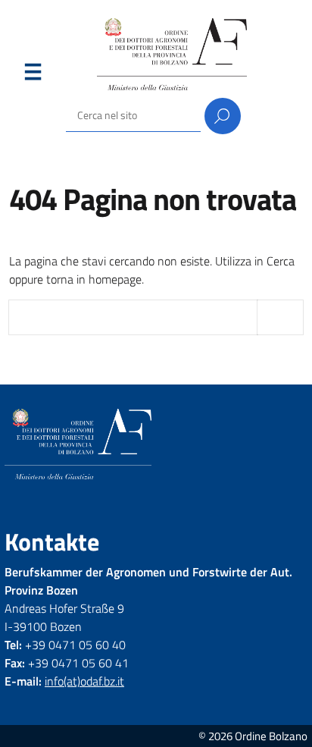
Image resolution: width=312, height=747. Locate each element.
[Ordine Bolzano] (172, 54)
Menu (32, 75)
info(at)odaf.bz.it (84, 681)
